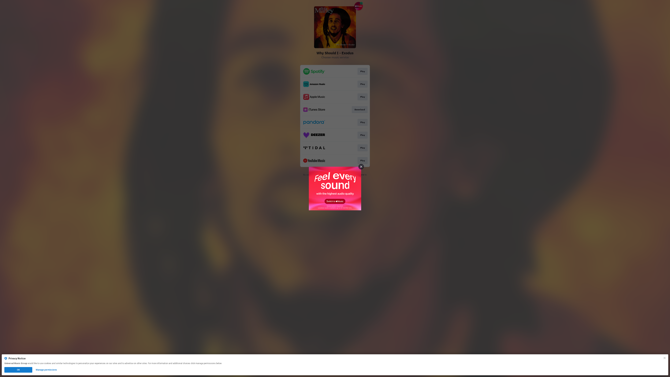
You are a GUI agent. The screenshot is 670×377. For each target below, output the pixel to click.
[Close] (664, 358)
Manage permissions (46, 370)
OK (18, 370)
